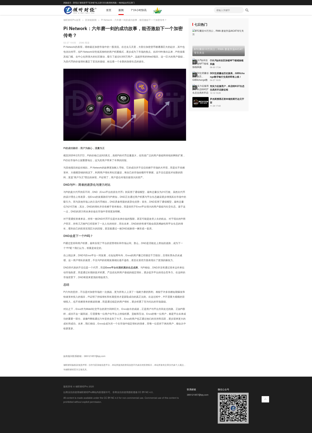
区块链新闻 (91, 19)
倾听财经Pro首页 (72, 19)
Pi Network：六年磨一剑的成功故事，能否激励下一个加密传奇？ (134, 19)
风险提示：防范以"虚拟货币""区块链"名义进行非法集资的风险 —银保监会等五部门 (99, 2)
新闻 (121, 10)
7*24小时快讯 (139, 10)
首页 (108, 10)
